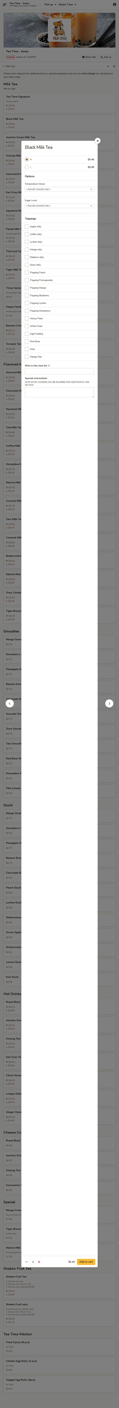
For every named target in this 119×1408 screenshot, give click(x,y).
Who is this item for (36, 365)
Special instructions (36, 378)
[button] (9, 706)
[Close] (98, 141)
